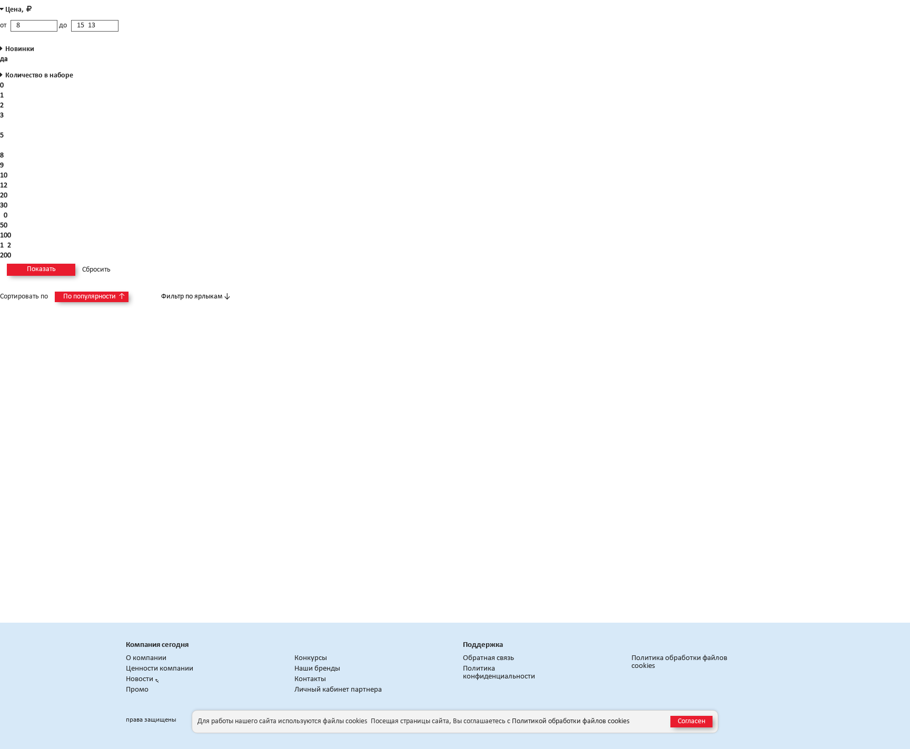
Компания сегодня (157, 645)
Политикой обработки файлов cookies (570, 721)
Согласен (691, 721)
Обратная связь (488, 658)
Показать (41, 269)
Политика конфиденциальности (499, 673)
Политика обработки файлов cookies (679, 662)
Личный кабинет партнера (338, 690)
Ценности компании (159, 669)
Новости (139, 679)
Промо (137, 690)
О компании (146, 658)
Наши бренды (317, 669)
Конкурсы (310, 658)
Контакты (310, 679)
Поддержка (483, 645)
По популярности (94, 297)
